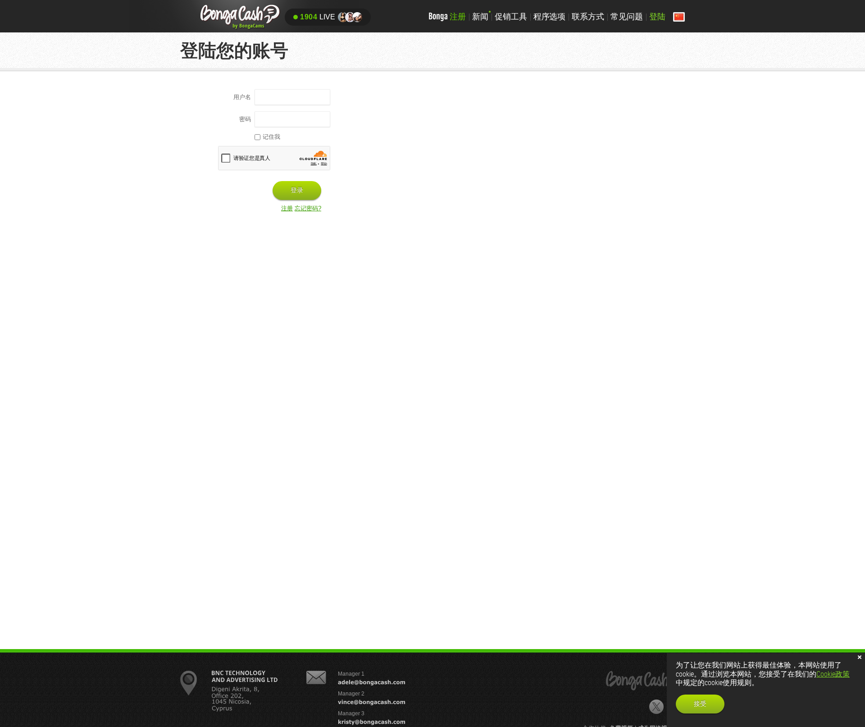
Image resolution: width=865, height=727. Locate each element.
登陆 (657, 16)
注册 (287, 208)
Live (317, 17)
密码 (245, 119)
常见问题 (626, 16)
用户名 (242, 97)
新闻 (480, 16)
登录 (297, 190)
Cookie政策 (833, 674)
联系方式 (588, 16)
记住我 (271, 136)
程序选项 (549, 16)
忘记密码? (308, 208)
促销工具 (511, 16)
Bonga (447, 16)
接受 (700, 703)
